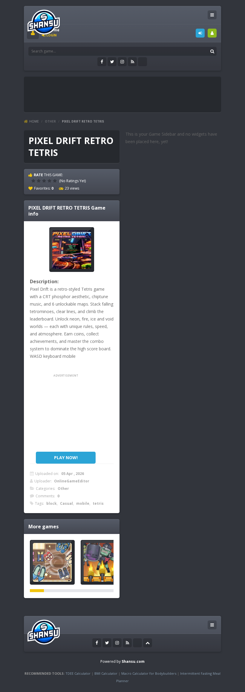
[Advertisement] (135, 93)
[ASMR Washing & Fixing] (52, 562)
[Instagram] (122, 61)
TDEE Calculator (78, 673)
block (51, 503)
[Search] (212, 51)
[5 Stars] (55, 180)
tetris (98, 503)
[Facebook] (101, 61)
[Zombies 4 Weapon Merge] (103, 562)
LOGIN (200, 33)
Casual (66, 503)
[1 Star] (34, 180)
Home (34, 121)
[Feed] (132, 61)
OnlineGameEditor (71, 481)
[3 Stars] (45, 180)
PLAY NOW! (66, 457)
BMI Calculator (105, 673)
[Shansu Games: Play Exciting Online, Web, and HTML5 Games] (44, 20)
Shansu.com (133, 661)
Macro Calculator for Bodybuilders (148, 673)
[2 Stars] (39, 180)
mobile (82, 503)
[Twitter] (112, 61)
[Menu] (212, 14)
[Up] (147, 642)
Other (50, 121)
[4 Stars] (50, 180)
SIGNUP (212, 33)
